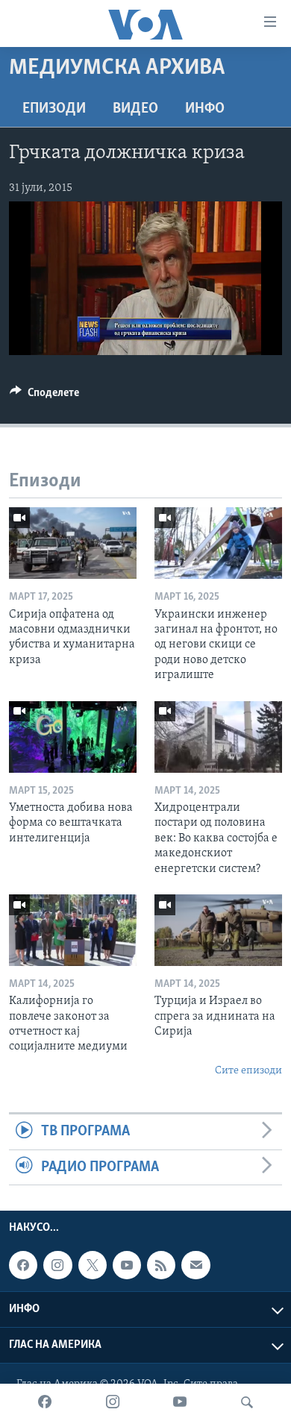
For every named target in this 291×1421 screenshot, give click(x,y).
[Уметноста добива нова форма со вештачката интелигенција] (73, 737)
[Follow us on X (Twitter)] (92, 1265)
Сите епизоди (248, 1070)
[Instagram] (113, 1402)
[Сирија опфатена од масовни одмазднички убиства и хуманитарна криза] (73, 543)
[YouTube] (180, 1402)
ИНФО (205, 108)
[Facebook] (45, 1402)
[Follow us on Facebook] (23, 1265)
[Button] (44, 396)
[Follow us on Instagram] (57, 1265)
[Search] (247, 1402)
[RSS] (161, 1265)
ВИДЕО (135, 108)
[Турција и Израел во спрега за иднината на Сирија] (218, 930)
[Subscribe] (195, 1265)
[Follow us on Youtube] (127, 1265)
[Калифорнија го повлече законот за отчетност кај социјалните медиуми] (73, 930)
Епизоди (54, 108)
